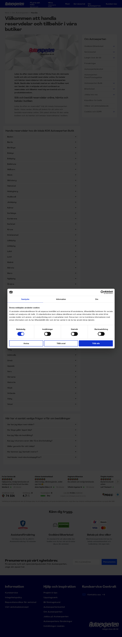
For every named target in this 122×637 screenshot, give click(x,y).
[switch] (47, 334)
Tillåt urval (61, 343)
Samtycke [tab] (25, 299)
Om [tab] (96, 299)
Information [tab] (61, 299)
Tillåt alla (96, 343)
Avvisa (26, 343)
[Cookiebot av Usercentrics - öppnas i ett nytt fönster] (102, 292)
